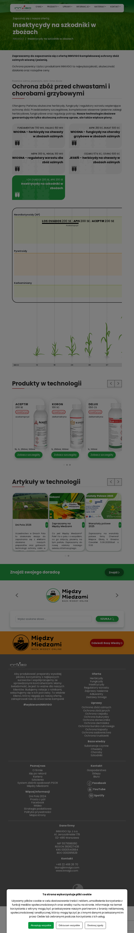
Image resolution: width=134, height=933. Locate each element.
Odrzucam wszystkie (69, 925)
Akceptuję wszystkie (41, 925)
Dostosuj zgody (95, 925)
